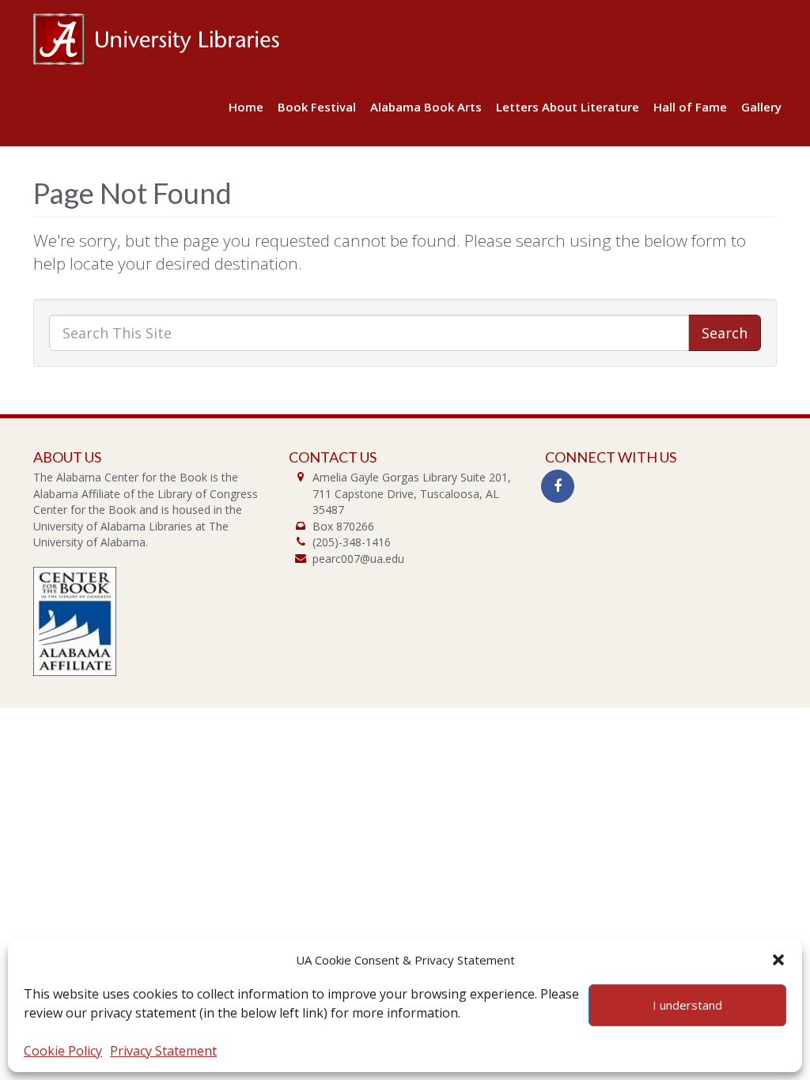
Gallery (761, 107)
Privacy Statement (163, 1050)
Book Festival (317, 107)
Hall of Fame (690, 107)
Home (246, 107)
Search (725, 332)
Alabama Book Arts (426, 107)
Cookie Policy (63, 1050)
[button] (778, 960)
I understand (687, 1005)
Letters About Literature (567, 107)
